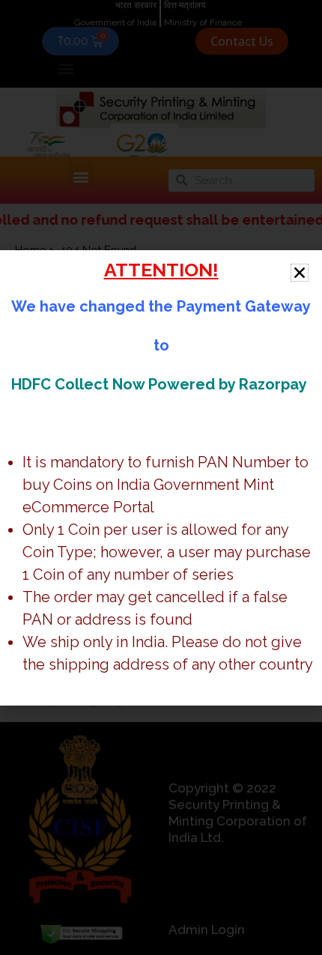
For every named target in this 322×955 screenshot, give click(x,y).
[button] (299, 272)
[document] (161, 477)
